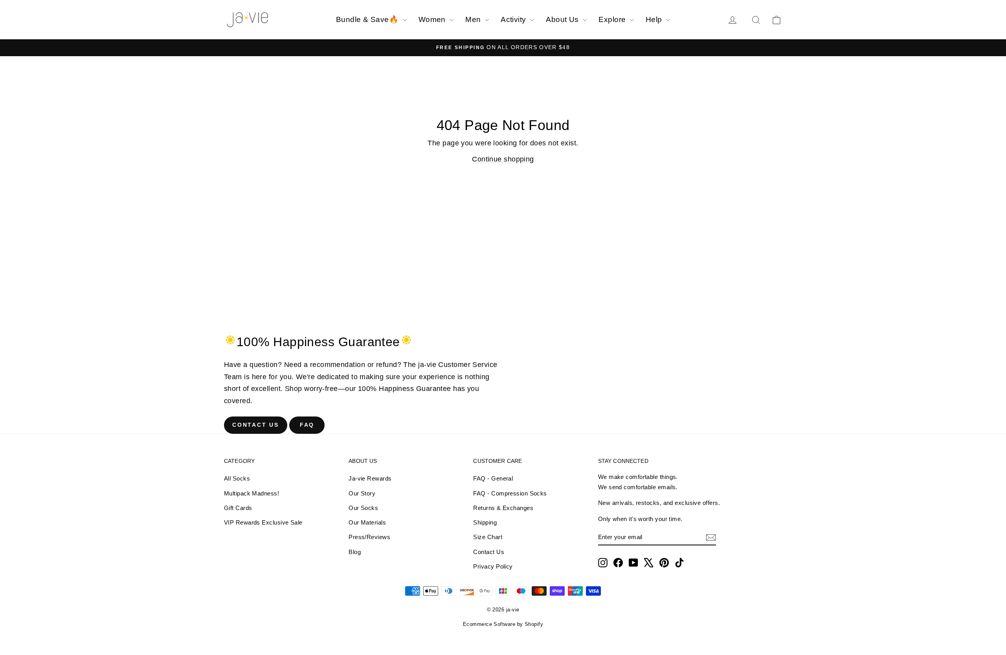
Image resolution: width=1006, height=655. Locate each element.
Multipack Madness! (251, 493)
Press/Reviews (369, 537)
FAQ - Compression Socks (510, 493)
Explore (613, 19)
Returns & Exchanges (503, 508)
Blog (355, 552)
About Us (563, 19)
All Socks (237, 478)
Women (433, 19)
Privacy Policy (492, 566)
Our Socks (363, 508)
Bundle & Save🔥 (368, 19)
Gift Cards (238, 508)
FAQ (307, 425)
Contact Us (255, 425)
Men (474, 19)
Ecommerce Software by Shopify (503, 624)
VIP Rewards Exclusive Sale (263, 522)
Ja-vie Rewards (370, 478)
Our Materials (367, 522)
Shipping (485, 522)
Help (655, 19)
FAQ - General (493, 478)
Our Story (362, 493)
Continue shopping (503, 159)
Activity (514, 19)
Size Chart (487, 537)
